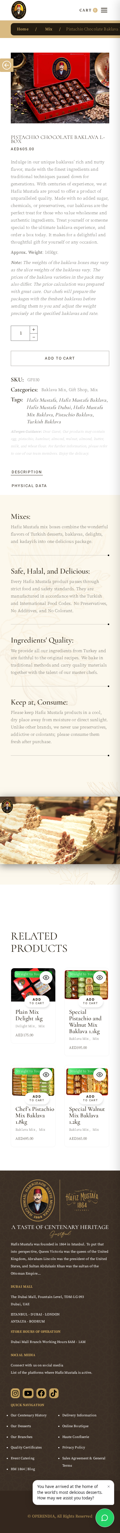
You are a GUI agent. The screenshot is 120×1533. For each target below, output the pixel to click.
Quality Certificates (26, 1447)
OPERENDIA (43, 1516)
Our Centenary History (29, 1415)
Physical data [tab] (29, 485)
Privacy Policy (73, 1447)
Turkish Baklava (44, 421)
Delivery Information (79, 1415)
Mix (94, 390)
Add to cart (60, 358)
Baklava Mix (53, 390)
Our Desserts (21, 1426)
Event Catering (22, 1458)
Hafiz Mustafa (41, 400)
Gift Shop (78, 390)
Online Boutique (75, 1426)
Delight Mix (25, 1026)
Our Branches (21, 1437)
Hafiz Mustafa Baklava (83, 400)
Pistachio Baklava (73, 414)
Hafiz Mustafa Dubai (48, 407)
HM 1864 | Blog (23, 1469)
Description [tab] (27, 472)
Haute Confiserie (75, 1437)
